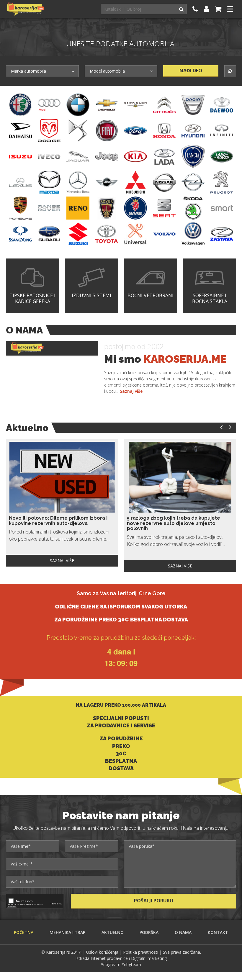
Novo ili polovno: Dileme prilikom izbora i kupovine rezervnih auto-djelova (58, 520)
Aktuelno (113, 932)
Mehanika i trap (67, 932)
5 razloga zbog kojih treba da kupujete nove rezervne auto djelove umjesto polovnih (173, 523)
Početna (23, 932)
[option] (62, 503)
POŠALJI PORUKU (153, 900)
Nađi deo (190, 70)
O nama (183, 932)
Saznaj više (131, 391)
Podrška (149, 932)
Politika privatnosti (140, 952)
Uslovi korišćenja (102, 952)
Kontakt (218, 932)
